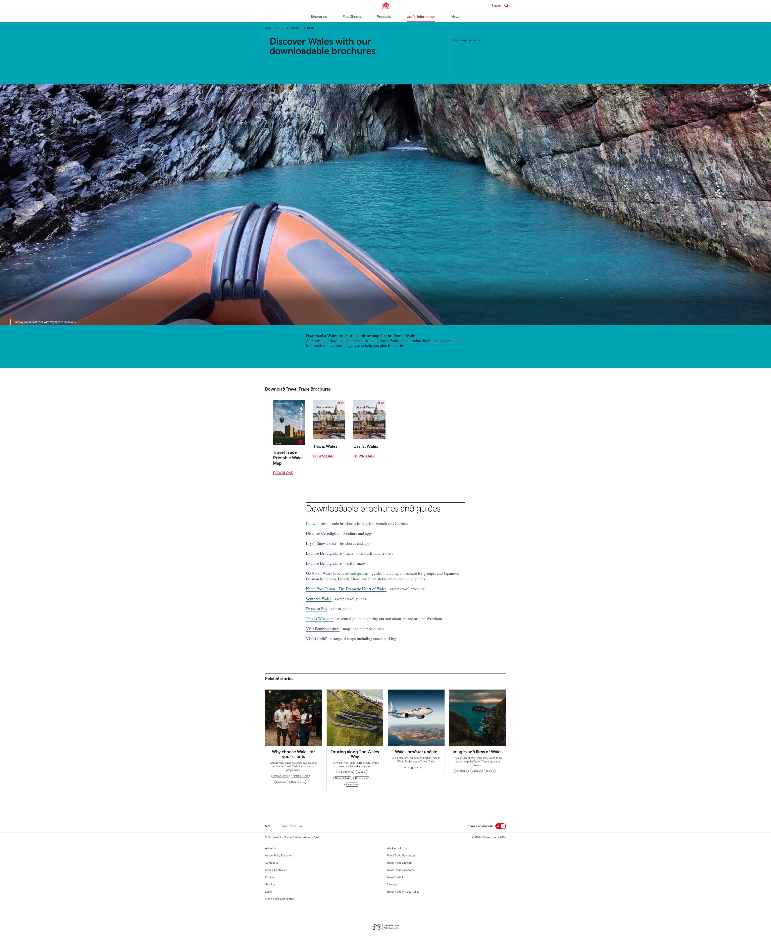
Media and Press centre (279, 898)
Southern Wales (318, 598)
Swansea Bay (316, 608)
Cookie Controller (276, 870)
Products (384, 16)
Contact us (271, 862)
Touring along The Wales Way (355, 754)
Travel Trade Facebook (400, 870)
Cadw (310, 523)
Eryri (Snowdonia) (321, 543)
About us (270, 848)
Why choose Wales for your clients (293, 754)
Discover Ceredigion (322, 533)
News (455, 16)
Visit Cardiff (316, 638)
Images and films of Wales (477, 751)
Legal (268, 891)
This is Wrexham (320, 618)
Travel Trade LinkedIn (399, 862)
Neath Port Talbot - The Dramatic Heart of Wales (346, 588)
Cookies (270, 877)
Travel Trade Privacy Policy (403, 891)
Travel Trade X (395, 877)
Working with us (397, 848)
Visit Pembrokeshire (323, 628)
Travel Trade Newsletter (401, 855)
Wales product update (416, 751)
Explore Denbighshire (324, 553)
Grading (270, 884)
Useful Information (421, 16)
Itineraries (319, 16)
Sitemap (392, 884)
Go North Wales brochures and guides (337, 573)
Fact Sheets (352, 16)
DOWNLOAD (283, 473)
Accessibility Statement (279, 855)
